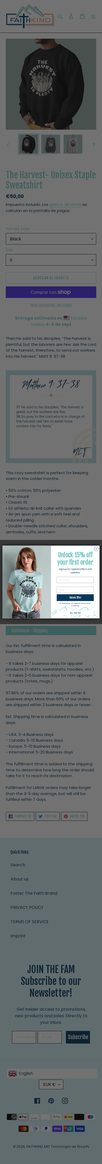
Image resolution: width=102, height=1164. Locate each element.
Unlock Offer (75, 597)
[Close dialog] (96, 548)
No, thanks (75, 612)
